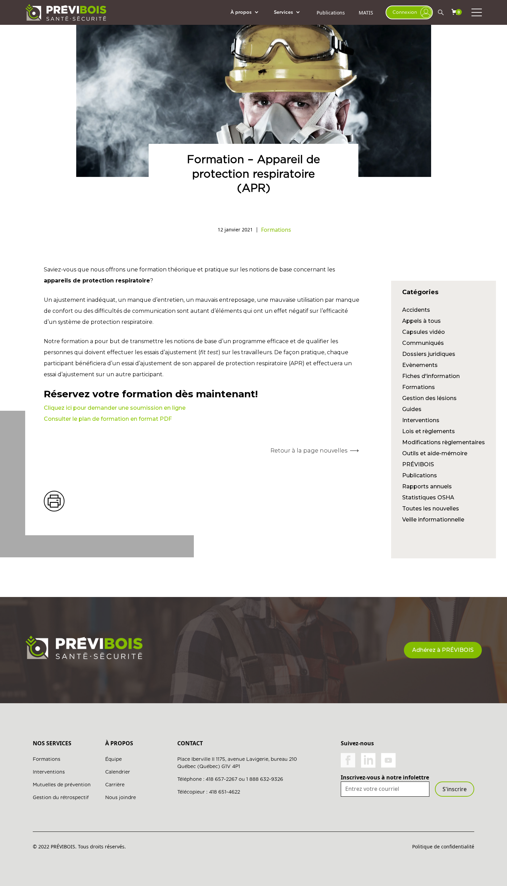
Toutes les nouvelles (430, 508)
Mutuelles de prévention (62, 784)
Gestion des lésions (429, 398)
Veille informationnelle (433, 519)
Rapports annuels (427, 486)
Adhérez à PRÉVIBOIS (443, 650)
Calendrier (117, 772)
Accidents (416, 310)
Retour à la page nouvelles (308, 450)
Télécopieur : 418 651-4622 (208, 792)
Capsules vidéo (423, 332)
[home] (66, 12)
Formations (418, 387)
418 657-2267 (221, 779)
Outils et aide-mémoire (434, 453)
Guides (411, 409)
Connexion (404, 12)
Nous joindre (120, 797)
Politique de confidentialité (443, 846)
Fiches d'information (431, 376)
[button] (248, 12)
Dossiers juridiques (428, 354)
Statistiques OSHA (428, 497)
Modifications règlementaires (443, 442)
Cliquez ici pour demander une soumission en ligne (115, 408)
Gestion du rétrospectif (61, 797)
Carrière (115, 784)
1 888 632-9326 (264, 779)
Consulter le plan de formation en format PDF (108, 419)
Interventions (420, 420)
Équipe (113, 759)
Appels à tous (421, 321)
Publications (331, 12)
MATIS (366, 12)
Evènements (420, 365)
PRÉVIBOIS (418, 464)
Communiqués (423, 343)
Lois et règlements (428, 431)
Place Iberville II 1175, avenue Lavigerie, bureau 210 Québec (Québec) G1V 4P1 (237, 762)
